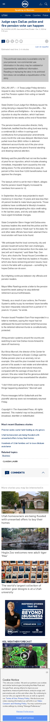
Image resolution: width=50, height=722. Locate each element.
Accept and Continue (25, 718)
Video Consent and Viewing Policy (22, 702)
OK (47, 672)
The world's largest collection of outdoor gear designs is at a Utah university (21, 589)
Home (28, 15)
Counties (37, 15)
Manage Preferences (25, 711)
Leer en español (42, 47)
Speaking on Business (24, 10)
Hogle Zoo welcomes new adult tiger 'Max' (23, 554)
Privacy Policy (23, 698)
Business (6, 455)
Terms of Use (11, 698)
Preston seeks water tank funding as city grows (23, 429)
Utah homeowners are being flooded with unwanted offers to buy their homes (23, 519)
